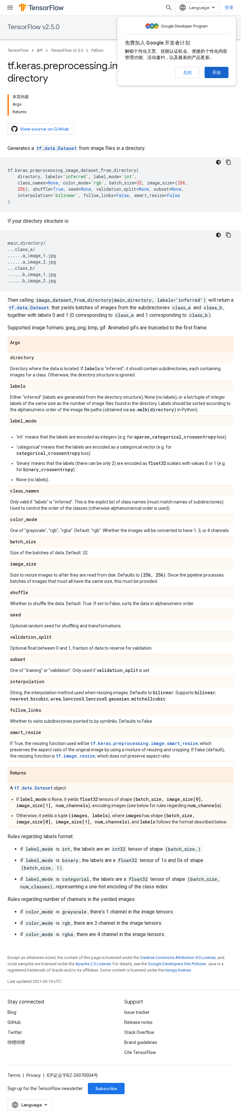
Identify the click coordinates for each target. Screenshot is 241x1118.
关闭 (187, 73)
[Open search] (169, 7)
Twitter (15, 1032)
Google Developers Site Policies (177, 963)
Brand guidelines (140, 1042)
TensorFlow (18, 50)
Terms (14, 1075)
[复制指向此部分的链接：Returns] (32, 773)
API (40, 50)
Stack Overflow (139, 1032)
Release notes (138, 1022)
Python (97, 50)
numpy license (178, 970)
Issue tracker (137, 1012)
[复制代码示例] (228, 162)
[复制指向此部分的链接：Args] (26, 343)
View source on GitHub (44, 129)
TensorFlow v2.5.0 (34, 27)
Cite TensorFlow (140, 1052)
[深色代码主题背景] (218, 162)
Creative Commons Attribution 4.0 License (178, 957)
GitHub (14, 1022)
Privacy (33, 1075)
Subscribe (106, 1088)
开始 (216, 72)
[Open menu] (10, 7)
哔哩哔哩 (16, 1042)
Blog (12, 1012)
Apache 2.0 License (93, 963)
